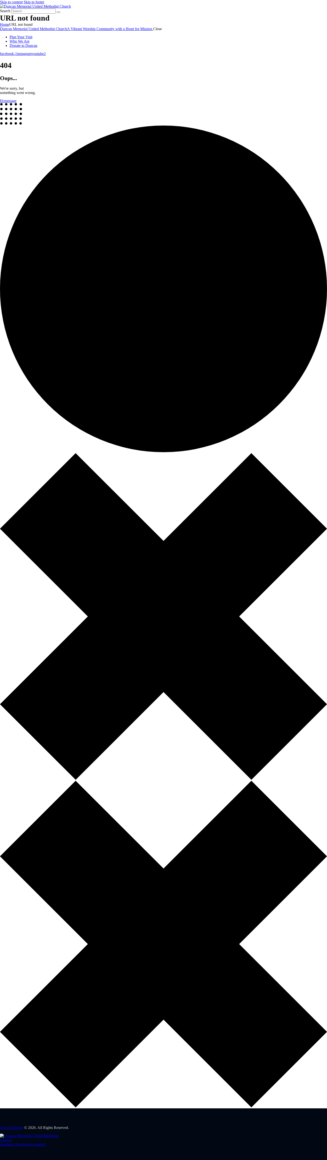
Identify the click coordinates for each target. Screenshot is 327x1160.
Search (5, 11)
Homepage (8, 101)
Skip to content (11, 2)
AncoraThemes (11, 1128)
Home (4, 24)
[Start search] (58, 12)
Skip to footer (34, 2)
